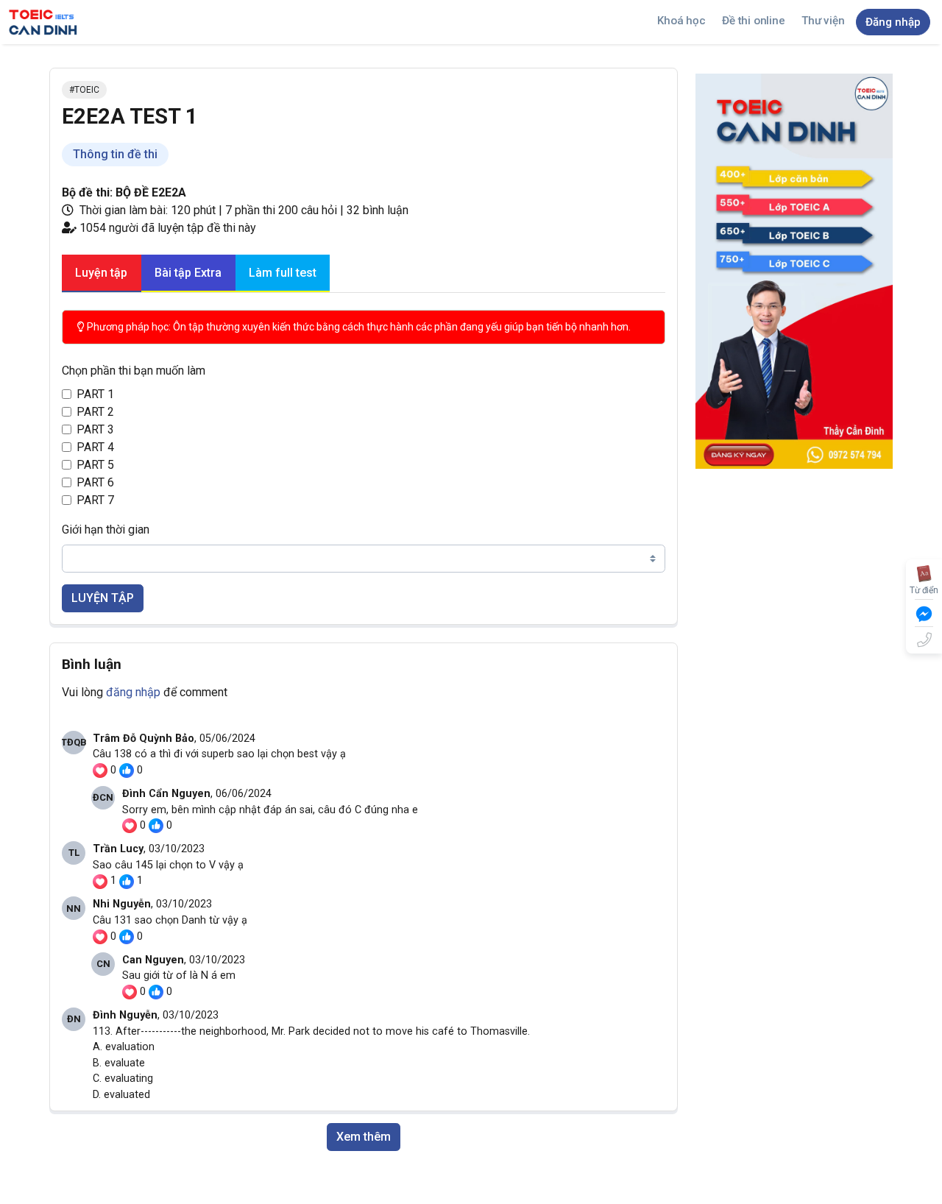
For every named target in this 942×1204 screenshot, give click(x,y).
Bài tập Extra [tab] (188, 273)
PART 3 (95, 429)
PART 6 (95, 482)
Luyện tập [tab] (101, 273)
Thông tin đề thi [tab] (115, 154)
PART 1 (95, 394)
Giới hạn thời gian (105, 530)
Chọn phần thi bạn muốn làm (133, 371)
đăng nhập (133, 692)
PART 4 (95, 447)
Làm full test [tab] (282, 273)
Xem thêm (363, 1137)
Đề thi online (753, 20)
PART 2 (95, 412)
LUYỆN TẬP (102, 598)
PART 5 (95, 465)
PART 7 (95, 500)
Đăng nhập (893, 22)
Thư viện (822, 20)
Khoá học (681, 20)
